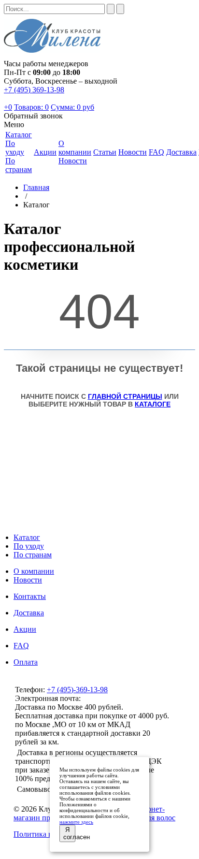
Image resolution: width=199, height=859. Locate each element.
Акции (25, 629)
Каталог (27, 537)
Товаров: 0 (31, 107)
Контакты (30, 596)
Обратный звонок (33, 116)
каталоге (153, 404)
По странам (18, 165)
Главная (36, 187)
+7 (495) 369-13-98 (34, 90)
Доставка (29, 613)
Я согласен (69, 833)
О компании (34, 571)
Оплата (26, 662)
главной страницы (125, 396)
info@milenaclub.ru (113, 698)
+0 (8, 107)
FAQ (21, 645)
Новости (72, 161)
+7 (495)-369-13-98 (77, 689)
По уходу (14, 147)
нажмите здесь (76, 822)
